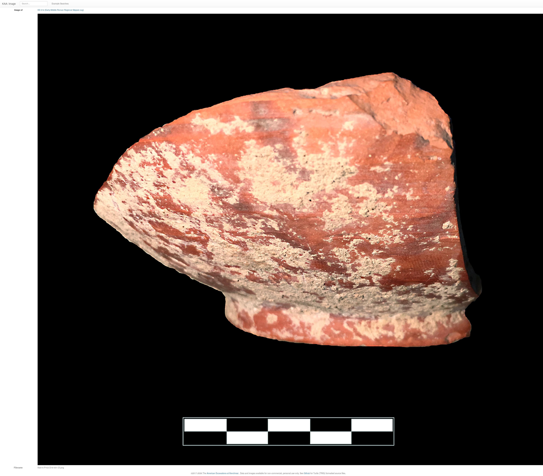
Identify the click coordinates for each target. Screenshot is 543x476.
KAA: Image (9, 3)
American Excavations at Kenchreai (222, 473)
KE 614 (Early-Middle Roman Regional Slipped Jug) (61, 9)
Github (307, 473)
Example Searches (60, 3)
